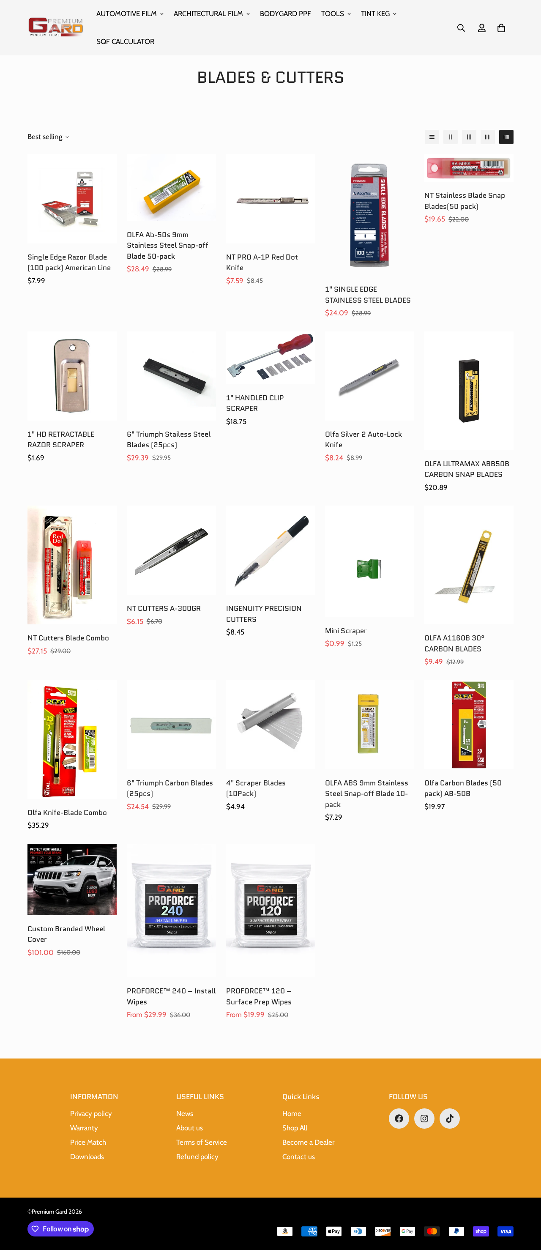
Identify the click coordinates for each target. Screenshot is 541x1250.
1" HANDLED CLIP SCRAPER (255, 403)
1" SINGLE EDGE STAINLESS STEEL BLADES (368, 294)
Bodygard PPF (285, 13)
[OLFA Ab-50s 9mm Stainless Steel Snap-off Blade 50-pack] (171, 187)
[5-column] (506, 137)
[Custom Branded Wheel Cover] (72, 879)
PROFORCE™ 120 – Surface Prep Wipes (259, 996)
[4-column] (488, 137)
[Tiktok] (450, 1118)
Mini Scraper (346, 631)
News (184, 1113)
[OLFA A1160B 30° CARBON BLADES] (469, 565)
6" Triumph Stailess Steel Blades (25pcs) (168, 439)
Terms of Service (201, 1142)
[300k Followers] (399, 1118)
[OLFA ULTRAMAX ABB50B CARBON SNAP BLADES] (469, 390)
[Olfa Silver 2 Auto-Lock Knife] (369, 376)
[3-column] (469, 137)
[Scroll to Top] (524, 1204)
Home (291, 1113)
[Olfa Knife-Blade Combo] (72, 739)
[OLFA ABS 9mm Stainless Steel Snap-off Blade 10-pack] (369, 724)
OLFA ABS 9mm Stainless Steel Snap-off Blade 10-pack (366, 794)
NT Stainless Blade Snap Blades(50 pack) (464, 200)
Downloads (87, 1156)
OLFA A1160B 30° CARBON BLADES (454, 643)
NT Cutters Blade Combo (68, 638)
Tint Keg (375, 13)
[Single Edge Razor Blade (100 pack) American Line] (72, 198)
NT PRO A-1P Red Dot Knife (262, 262)
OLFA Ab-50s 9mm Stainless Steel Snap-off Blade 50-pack (167, 245)
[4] (270, 724)
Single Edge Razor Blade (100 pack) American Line (69, 262)
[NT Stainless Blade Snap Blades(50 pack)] (469, 168)
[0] (501, 28)
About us (189, 1128)
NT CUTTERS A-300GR (164, 608)
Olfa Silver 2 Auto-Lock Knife (363, 439)
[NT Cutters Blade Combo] (72, 565)
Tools (332, 13)
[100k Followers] (424, 1118)
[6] (171, 376)
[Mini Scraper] (369, 561)
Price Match (88, 1142)
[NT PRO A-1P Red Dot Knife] (270, 198)
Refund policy (197, 1156)
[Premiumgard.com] (56, 28)
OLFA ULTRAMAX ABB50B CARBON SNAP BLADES (466, 469)
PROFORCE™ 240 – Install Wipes (171, 996)
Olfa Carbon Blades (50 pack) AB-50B (463, 788)
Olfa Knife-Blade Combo (67, 812)
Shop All (294, 1128)
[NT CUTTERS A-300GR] (171, 550)
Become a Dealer (308, 1142)
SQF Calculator (125, 41)
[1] (369, 215)
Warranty (84, 1128)
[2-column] (450, 137)
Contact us (298, 1156)
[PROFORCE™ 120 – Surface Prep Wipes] (270, 910)
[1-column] (432, 137)
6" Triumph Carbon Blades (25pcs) (170, 788)
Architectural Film (208, 13)
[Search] (461, 28)
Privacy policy (91, 1113)
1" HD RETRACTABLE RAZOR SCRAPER (60, 439)
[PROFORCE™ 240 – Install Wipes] (171, 910)
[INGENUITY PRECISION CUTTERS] (270, 550)
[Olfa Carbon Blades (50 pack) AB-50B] (469, 724)
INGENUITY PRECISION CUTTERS (264, 613)
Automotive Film (126, 13)
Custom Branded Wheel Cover (66, 934)
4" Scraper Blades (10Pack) (256, 788)
